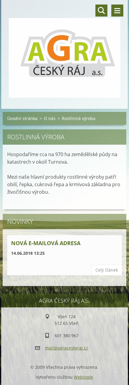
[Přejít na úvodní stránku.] (64, 50)
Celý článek (106, 270)
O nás (50, 118)
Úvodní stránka (22, 118)
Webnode (83, 377)
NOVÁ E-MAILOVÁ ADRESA (45, 243)
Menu (117, 11)
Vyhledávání (101, 11)
